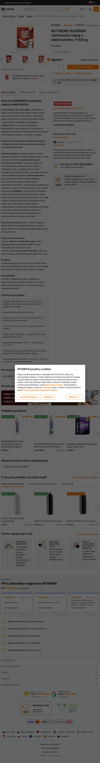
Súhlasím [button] (74, 397)
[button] (47, 387)
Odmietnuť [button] (48, 397)
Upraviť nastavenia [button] (29, 397)
